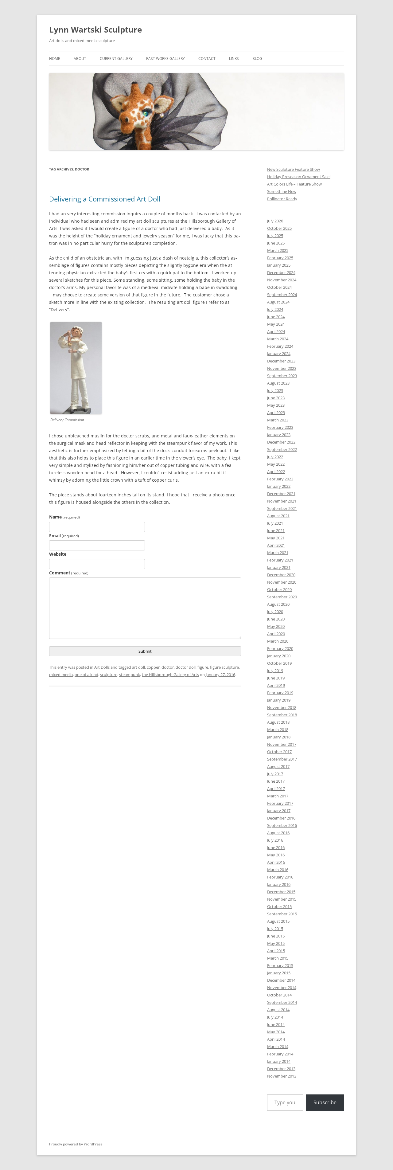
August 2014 (278, 1009)
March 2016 (277, 869)
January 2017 (278, 810)
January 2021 (278, 567)
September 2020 (282, 597)
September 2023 (282, 375)
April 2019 (276, 685)
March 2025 (277, 250)
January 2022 (278, 486)
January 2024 (278, 353)
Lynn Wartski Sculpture (95, 29)
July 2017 (275, 774)
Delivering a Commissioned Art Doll (105, 198)
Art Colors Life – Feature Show (294, 184)
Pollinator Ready (282, 199)
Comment (68, 573)
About (80, 58)
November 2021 (281, 501)
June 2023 (276, 398)
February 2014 (280, 1054)
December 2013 (281, 1068)
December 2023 (281, 361)
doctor (167, 667)
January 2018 (278, 737)
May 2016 (276, 855)
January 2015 (278, 973)
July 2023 (275, 390)
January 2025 (278, 265)
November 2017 (281, 744)
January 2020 (278, 656)
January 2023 (278, 434)
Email (64, 535)
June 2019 (276, 678)
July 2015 (275, 928)
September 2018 (282, 715)
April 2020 (276, 633)
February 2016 (280, 877)
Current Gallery (116, 58)
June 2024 (276, 316)
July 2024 (275, 309)
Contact (207, 58)
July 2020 (275, 611)
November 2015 (281, 899)
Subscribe (325, 1102)
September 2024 (282, 294)
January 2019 (278, 700)
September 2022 (282, 449)
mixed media (61, 674)
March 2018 (277, 729)
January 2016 (278, 884)
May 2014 (276, 1032)
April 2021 (276, 545)
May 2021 (276, 538)
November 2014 (281, 987)
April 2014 (276, 1039)
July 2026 (275, 221)
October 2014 (279, 995)
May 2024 (276, 324)
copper (153, 667)
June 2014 (276, 1024)
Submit (145, 651)
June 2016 (276, 847)
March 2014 (277, 1046)
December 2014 (281, 980)
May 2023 (276, 405)
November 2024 (281, 280)
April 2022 (276, 471)
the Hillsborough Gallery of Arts (170, 674)
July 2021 (275, 523)
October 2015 (279, 906)
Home (54, 58)
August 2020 (278, 604)
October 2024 (279, 287)
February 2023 (280, 427)
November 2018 (281, 707)
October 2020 (279, 589)
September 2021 (282, 508)
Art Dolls (102, 667)
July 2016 (275, 840)
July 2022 (275, 457)
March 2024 (277, 339)
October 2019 (279, 663)
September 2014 (282, 1002)
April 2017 (276, 788)
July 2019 (275, 670)
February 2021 (280, 560)
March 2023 (277, 420)
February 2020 (280, 648)
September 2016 (282, 825)
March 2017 (277, 796)
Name (64, 517)
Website (57, 554)
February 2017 (280, 803)
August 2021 (278, 515)
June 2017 (276, 781)
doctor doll (186, 667)
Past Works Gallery (165, 58)
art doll (138, 667)
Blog (257, 58)
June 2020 (276, 619)
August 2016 (278, 832)
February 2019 (280, 692)
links (234, 58)
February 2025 (280, 257)
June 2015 (276, 936)
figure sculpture (224, 667)
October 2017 (279, 751)
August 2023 (278, 383)
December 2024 (281, 272)
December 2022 (281, 442)
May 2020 (276, 626)
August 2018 (278, 722)
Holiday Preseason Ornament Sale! (298, 176)
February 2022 (280, 479)
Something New (281, 191)
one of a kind (86, 674)
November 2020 (281, 582)
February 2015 (280, 965)
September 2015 (282, 914)
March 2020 (277, 641)
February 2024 (280, 346)
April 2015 (276, 950)
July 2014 (275, 1017)
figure (202, 667)
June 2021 (276, 530)
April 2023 (276, 412)
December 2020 (281, 574)
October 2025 (279, 228)
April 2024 (276, 331)
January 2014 (278, 1061)
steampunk (129, 674)
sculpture (108, 674)
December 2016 (281, 818)
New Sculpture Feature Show (293, 169)
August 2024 (278, 302)
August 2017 (278, 766)
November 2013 (281, 1076)
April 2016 (276, 862)
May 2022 (276, 464)
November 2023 (281, 368)
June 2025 (276, 243)
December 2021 (281, 493)
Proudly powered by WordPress (76, 1144)
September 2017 (282, 759)
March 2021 (277, 552)
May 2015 (276, 943)
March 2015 (277, 958)
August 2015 (278, 921)
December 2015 (281, 891)
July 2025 (275, 235)
